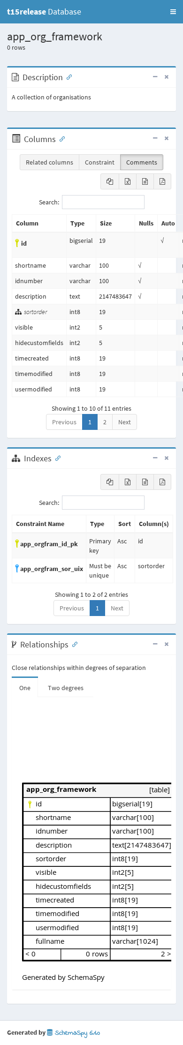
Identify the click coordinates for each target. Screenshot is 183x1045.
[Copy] (109, 181)
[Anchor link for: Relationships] (73, 643)
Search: (49, 202)
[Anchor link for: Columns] (60, 138)
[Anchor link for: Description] (67, 76)
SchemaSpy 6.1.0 (76, 1033)
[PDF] (162, 181)
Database (44, 11)
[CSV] (145, 181)
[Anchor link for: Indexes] (56, 457)
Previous (64, 422)
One (24, 688)
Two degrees (66, 688)
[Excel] (128, 181)
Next (124, 422)
